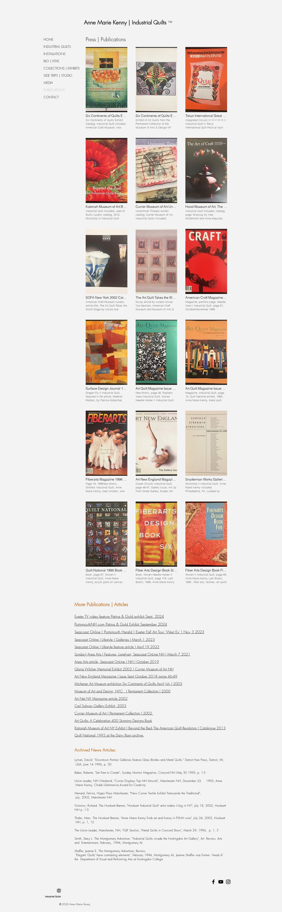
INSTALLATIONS (54, 54)
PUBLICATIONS (54, 90)
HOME (48, 39)
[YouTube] (221, 882)
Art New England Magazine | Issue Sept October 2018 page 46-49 (126, 676)
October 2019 (147, 661)
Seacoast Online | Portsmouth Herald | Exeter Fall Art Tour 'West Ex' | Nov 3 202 (138, 631)
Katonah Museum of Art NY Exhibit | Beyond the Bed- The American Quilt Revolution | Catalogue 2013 (150, 728)
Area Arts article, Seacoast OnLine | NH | (105, 661)
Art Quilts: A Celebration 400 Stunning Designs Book (113, 720)
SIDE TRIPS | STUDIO (58, 75)
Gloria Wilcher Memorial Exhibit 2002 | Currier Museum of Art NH (124, 669)
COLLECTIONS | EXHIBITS (62, 68)
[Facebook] (213, 882)
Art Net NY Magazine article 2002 (101, 698)
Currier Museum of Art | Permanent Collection (107, 713)
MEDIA (48, 82)
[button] (106, 88)
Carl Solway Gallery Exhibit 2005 (100, 705)
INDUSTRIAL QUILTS (57, 46)
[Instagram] (228, 882)
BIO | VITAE (51, 61)
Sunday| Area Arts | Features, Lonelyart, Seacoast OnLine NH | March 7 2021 (132, 654)
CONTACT (51, 97)
